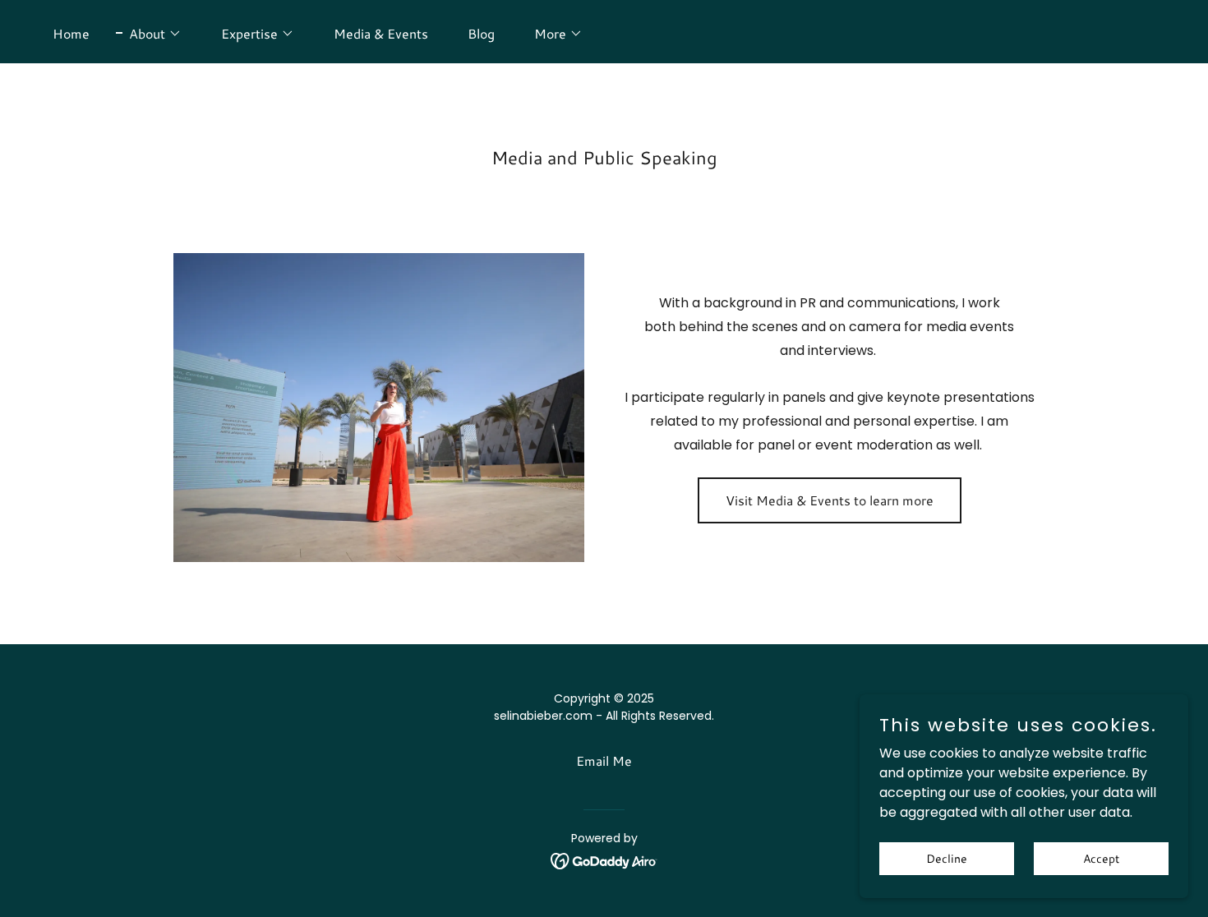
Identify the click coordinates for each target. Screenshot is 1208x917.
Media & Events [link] (381, 33)
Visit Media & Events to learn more (830, 500)
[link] (604, 860)
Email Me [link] (604, 760)
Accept (1101, 858)
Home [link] (71, 33)
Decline (946, 858)
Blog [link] (481, 33)
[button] (149, 34)
